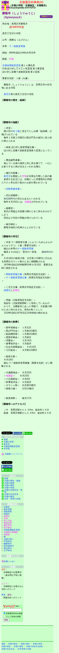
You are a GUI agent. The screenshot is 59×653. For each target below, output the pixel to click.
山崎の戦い (9, 539)
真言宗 (7, 94)
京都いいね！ (10, 561)
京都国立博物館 (11, 532)
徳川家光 (8, 528)
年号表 (7, 449)
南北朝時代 (9, 198)
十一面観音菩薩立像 (16, 277)
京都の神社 (9, 485)
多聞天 (16, 290)
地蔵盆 (28, 202)
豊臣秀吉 (8, 525)
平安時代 (8, 541)
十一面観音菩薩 (17, 46)
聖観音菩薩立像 (14, 274)
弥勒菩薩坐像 (13, 189)
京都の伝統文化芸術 (34, 646)
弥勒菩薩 (8, 511)
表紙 (6, 439)
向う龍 (16, 131)
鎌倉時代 (46, 252)
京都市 (7, 507)
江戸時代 (8, 550)
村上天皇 (8, 521)
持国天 (7, 290)
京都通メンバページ (14, 454)
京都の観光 (9, 496)
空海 (11, 59)
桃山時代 (8, 548)
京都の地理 (9, 483)
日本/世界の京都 (24, 649)
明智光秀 (8, 523)
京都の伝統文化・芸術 (13, 491)
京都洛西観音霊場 (11, 65)
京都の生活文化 (11, 494)
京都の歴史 (6, 646)
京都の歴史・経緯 (12, 481)
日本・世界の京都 (12, 499)
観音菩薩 (8, 509)
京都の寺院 (9, 442)
